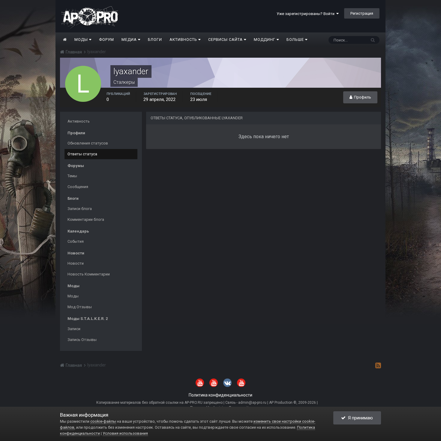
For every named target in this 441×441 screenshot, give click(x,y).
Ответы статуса (82, 154)
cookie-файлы (103, 421)
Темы (72, 176)
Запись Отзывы (82, 339)
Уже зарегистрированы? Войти (306, 13)
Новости (76, 263)
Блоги (155, 39)
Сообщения (78, 186)
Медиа (130, 39)
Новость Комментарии (89, 274)
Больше (295, 39)
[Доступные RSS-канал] (378, 365)
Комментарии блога (86, 219)
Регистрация (361, 13)
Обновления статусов (88, 143)
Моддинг (265, 39)
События (76, 241)
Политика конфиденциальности (220, 395)
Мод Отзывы (80, 307)
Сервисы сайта (226, 39)
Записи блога (80, 208)
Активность (184, 39)
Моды (81, 39)
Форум (106, 39)
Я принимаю (359, 418)
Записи (74, 329)
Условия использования (125, 433)
